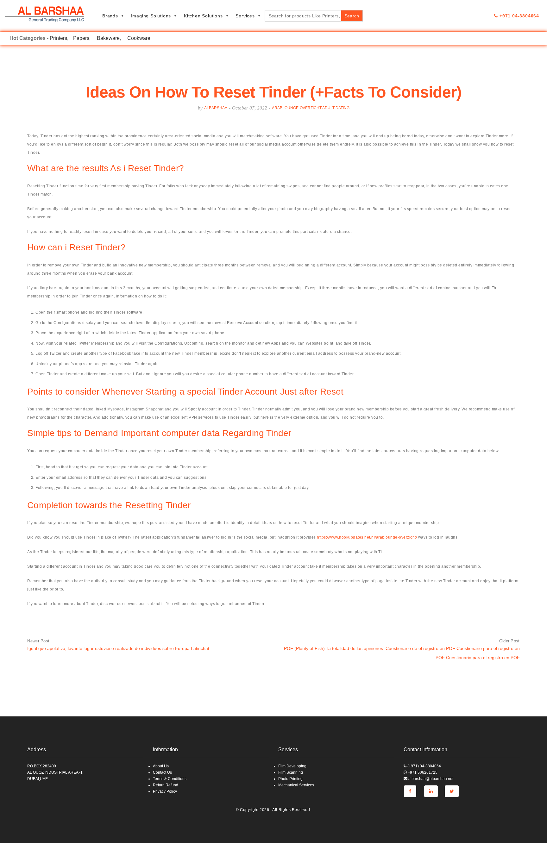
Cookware (138, 38)
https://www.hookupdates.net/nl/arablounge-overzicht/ (367, 537)
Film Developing (292, 766)
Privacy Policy (165, 791)
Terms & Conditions (169, 779)
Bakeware (108, 38)
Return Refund (165, 785)
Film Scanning (290, 772)
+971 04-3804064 (518, 15)
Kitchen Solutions (203, 15)
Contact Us (162, 772)
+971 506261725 (422, 772)
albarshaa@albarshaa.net (430, 779)
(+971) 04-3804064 (423, 766)
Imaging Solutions (151, 15)
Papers (81, 38)
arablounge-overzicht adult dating (310, 108)
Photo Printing (290, 779)
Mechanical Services (296, 785)
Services (245, 15)
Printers (58, 38)
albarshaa (215, 108)
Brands (110, 15)
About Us (161, 766)
